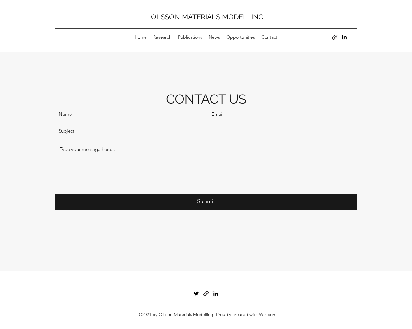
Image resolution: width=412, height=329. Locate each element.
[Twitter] (196, 293)
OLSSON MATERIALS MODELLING (207, 17)
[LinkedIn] (344, 37)
